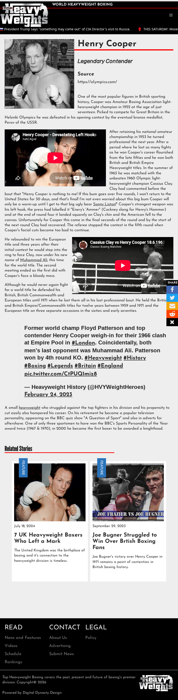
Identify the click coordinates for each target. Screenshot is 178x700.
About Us (58, 638)
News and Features (23, 638)
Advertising (60, 646)
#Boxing (35, 366)
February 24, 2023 (48, 394)
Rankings (13, 662)
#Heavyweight (103, 358)
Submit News (61, 654)
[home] (24, 15)
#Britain (85, 366)
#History (135, 358)
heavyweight (29, 408)
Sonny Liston (104, 204)
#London (83, 343)
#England (110, 366)
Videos (11, 646)
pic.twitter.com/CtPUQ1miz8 (60, 374)
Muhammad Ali (33, 260)
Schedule (13, 654)
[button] (171, 15)
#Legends (60, 366)
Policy (90, 638)
